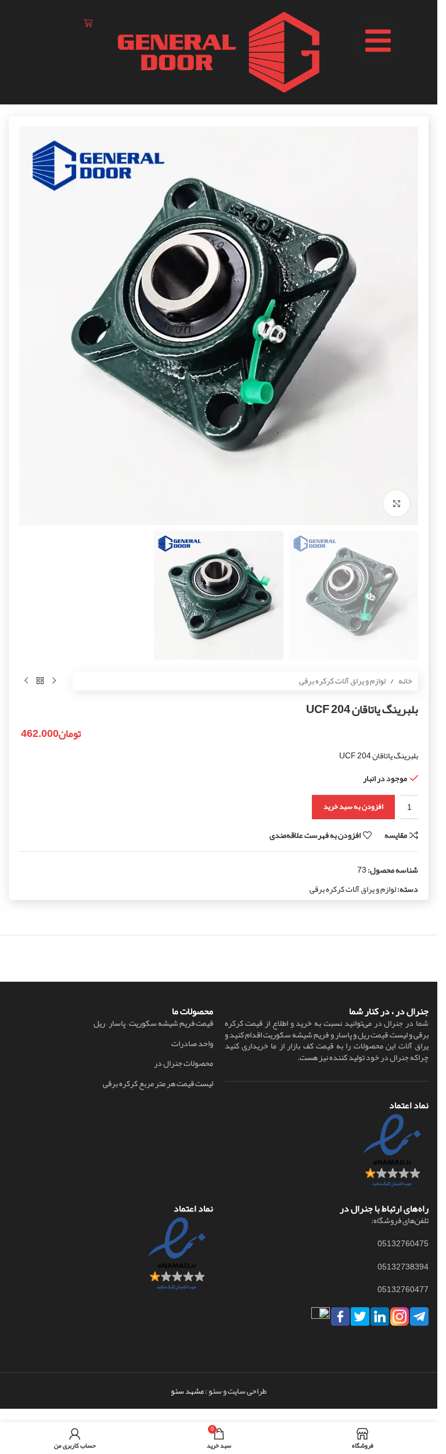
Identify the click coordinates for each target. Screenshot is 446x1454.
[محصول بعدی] (26, 681)
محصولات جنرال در (183, 1063)
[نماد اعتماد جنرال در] (177, 1257)
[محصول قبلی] (54, 681)
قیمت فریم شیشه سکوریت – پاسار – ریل (153, 1023)
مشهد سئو (187, 1391)
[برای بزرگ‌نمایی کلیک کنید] (396, 503)
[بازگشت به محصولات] (40, 681)
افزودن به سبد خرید (353, 806)
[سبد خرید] (88, 23)
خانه (405, 680)
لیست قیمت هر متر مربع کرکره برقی (158, 1084)
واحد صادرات (192, 1044)
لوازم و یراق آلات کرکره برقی (342, 680)
